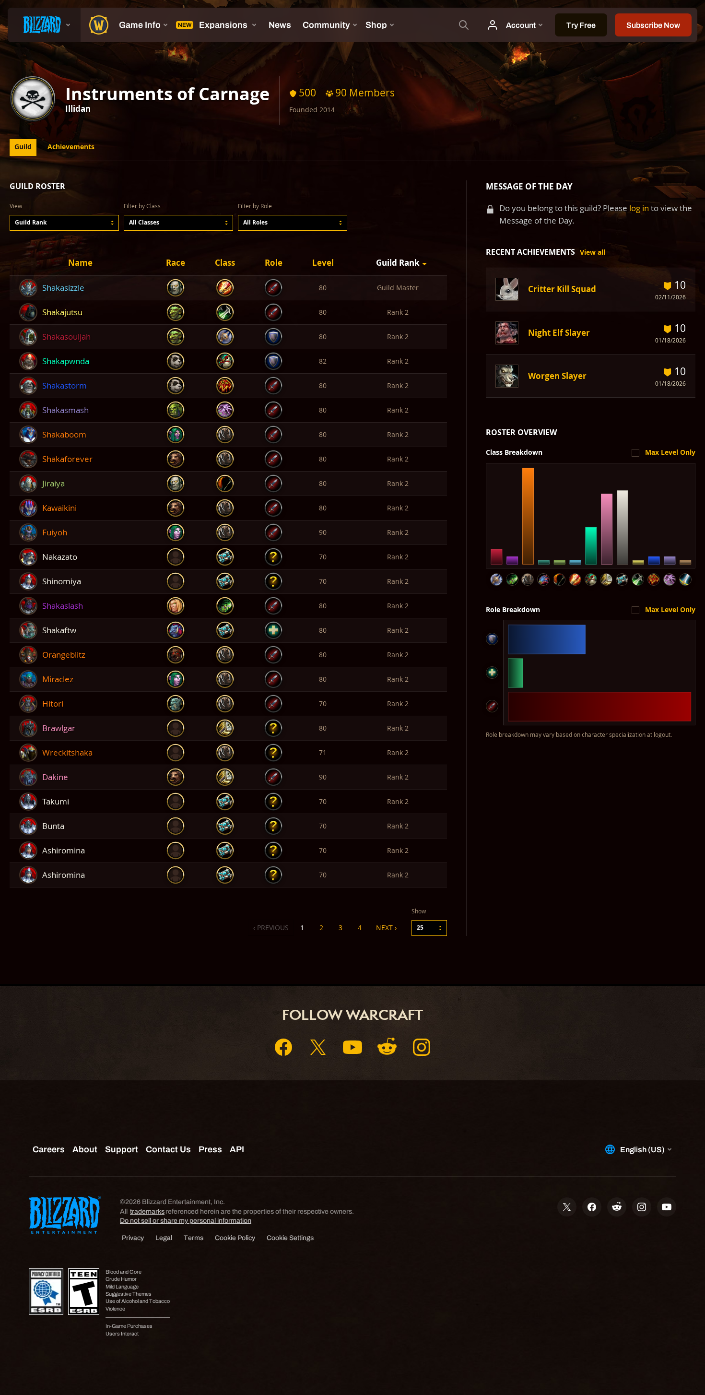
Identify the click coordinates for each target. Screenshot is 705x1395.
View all (592, 252)
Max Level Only (670, 452)
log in (639, 207)
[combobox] (64, 223)
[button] (64, 223)
